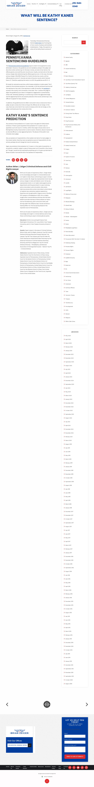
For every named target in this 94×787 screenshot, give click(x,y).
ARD (67, 65)
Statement (68, 284)
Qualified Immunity (70, 258)
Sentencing (26, 36)
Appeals (67, 61)
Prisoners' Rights (70, 250)
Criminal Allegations (70, 99)
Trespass (68, 299)
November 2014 (69, 646)
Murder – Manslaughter (71, 217)
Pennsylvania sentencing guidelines (19, 66)
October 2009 (69, 680)
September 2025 (70, 362)
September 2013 (70, 669)
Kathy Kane (38, 43)
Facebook (17, 160)
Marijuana (68, 198)
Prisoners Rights (69, 247)
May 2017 (68, 538)
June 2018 (68, 493)
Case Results (25, 767)
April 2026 (68, 339)
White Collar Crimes (70, 321)
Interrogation (69, 175)
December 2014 (69, 643)
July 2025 (68, 369)
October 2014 (69, 650)
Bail (66, 72)
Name (66, 733)
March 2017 (68, 545)
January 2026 (69, 351)
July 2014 (68, 654)
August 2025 (69, 366)
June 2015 (68, 620)
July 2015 (68, 616)
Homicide (68, 172)
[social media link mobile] (70, 767)
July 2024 (68, 388)
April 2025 (68, 373)
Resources (41, 766)
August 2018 (69, 485)
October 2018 (69, 478)
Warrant (68, 314)
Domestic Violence (70, 110)
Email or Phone (68, 739)
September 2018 (70, 482)
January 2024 (69, 399)
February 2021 (69, 437)
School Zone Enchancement (72, 273)
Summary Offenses (70, 288)
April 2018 (68, 500)
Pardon (67, 220)
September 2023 (70, 414)
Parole (67, 224)
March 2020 (69, 440)
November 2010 (69, 673)
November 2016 (69, 560)
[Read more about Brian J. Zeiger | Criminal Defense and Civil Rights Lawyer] (12, 173)
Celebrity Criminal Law (71, 87)
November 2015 (69, 605)
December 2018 (69, 470)
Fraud (67, 153)
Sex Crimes (68, 280)
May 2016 (68, 583)
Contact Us (68, 4)
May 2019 (68, 455)
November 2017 (69, 515)
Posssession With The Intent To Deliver (75, 239)
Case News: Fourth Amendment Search (75, 80)
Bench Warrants (69, 76)
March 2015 (68, 631)
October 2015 (69, 609)
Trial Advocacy (69, 303)
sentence (46, 88)
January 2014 (69, 661)
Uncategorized (69, 306)
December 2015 (69, 601)
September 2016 (70, 568)
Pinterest (25, 160)
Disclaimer (48, 766)
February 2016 (69, 594)
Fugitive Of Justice (70, 157)
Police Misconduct (70, 235)
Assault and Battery (71, 69)
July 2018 (68, 489)
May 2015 (68, 624)
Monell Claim (69, 205)
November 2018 (69, 474)
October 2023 (69, 411)
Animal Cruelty (69, 57)
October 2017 (69, 519)
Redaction (68, 265)
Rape (67, 262)
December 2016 (69, 557)
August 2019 (69, 444)
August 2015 (69, 613)
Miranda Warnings (70, 202)
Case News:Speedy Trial (71, 84)
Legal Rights (68, 190)
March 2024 (69, 396)
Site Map (60, 767)
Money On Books (70, 209)
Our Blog (61, 4)
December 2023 (69, 403)
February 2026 (69, 347)
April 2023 (68, 426)
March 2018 (68, 504)
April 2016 (68, 586)
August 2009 (69, 684)
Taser (67, 292)
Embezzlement (69, 131)
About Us (12, 767)
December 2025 (70, 354)
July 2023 (68, 422)
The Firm (34, 4)
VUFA (67, 310)
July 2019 (68, 448)
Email (13, 160)
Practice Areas (18, 767)
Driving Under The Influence (72, 114)
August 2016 (69, 571)
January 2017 (69, 553)
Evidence (68, 134)
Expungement (69, 138)
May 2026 (68, 336)
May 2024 (68, 392)
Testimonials (33, 766)
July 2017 (68, 530)
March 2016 (68, 590)
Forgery (67, 149)
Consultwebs (49, 776)
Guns (67, 164)
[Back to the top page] (47, 781)
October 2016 (69, 564)
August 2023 (69, 418)
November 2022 (70, 433)
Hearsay (67, 168)
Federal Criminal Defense (72, 142)
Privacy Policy (54, 767)
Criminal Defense (52, 4)
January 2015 (69, 639)
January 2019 (69, 467)
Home (28, 4)
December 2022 (70, 429)
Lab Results (68, 187)
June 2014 (68, 658)
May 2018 (68, 497)
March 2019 (68, 459)
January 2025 (69, 377)
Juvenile (67, 183)
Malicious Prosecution (71, 194)
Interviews (68, 179)
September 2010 (70, 676)
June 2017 (68, 534)
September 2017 (70, 523)
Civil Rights (42, 4)
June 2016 (68, 579)
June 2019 (68, 452)
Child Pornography (70, 91)
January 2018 (69, 508)
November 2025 (70, 358)
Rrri (66, 269)
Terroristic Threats (70, 295)
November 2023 (69, 407)
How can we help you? (70, 745)
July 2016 (68, 575)
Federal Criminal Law (70, 146)
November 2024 (70, 381)
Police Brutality (69, 232)
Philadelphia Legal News (71, 228)
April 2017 (68, 542)
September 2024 (70, 384)
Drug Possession (70, 121)
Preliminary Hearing (70, 243)
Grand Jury (68, 161)
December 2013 (69, 665)
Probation (68, 254)
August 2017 (69, 527)
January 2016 (69, 598)
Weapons (68, 318)
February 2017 (69, 549)
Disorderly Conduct (70, 106)
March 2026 (69, 343)
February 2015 (69, 635)
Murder (67, 213)
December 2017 (69, 512)
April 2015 (68, 628)
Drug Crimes (68, 117)
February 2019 (69, 463)
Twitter (21, 160)
